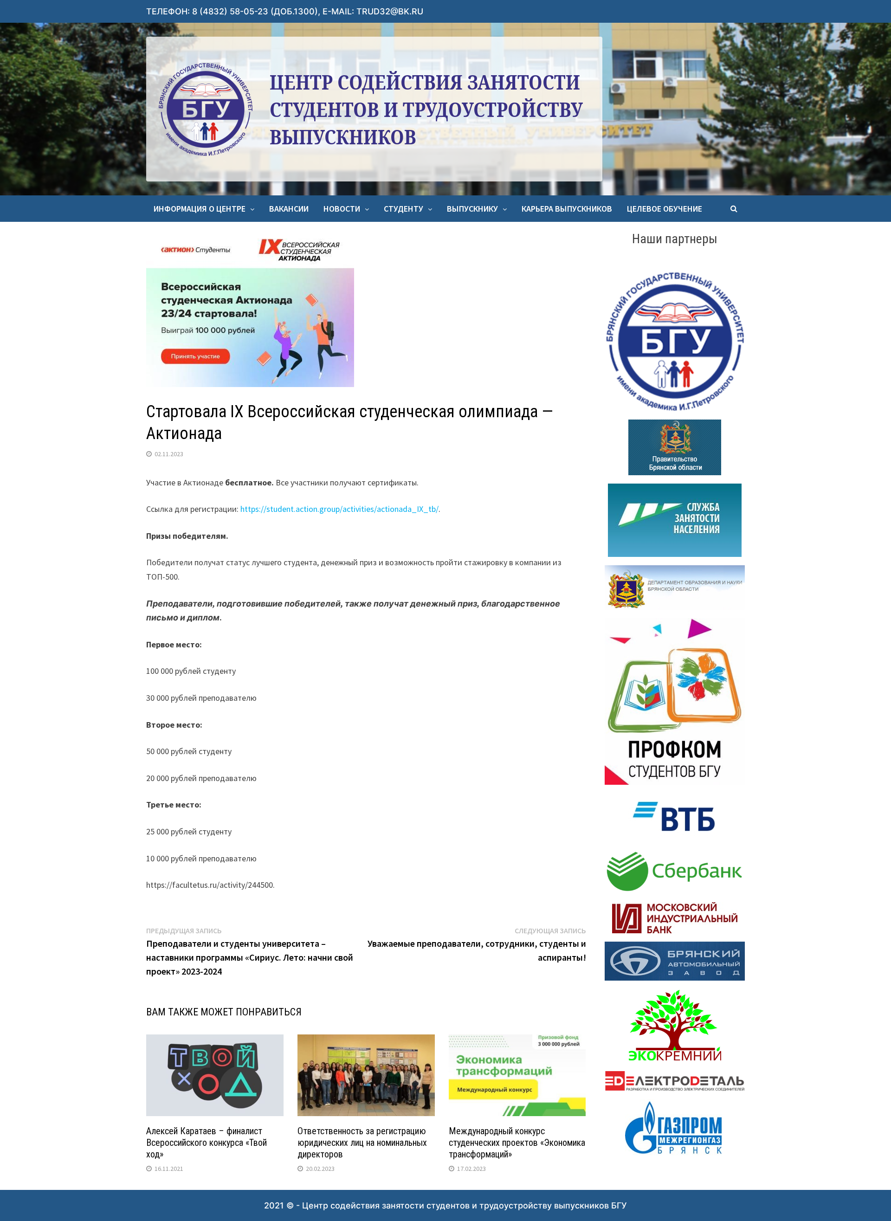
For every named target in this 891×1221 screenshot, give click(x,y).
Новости (341, 208)
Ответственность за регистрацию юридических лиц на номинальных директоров (362, 1142)
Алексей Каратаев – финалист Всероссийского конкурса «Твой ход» (206, 1142)
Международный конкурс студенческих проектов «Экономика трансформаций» (517, 1142)
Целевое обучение (664, 208)
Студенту (403, 208)
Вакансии (289, 208)
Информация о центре (199, 208)
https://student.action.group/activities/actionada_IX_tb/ (339, 509)
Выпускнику (472, 208)
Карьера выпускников (567, 208)
